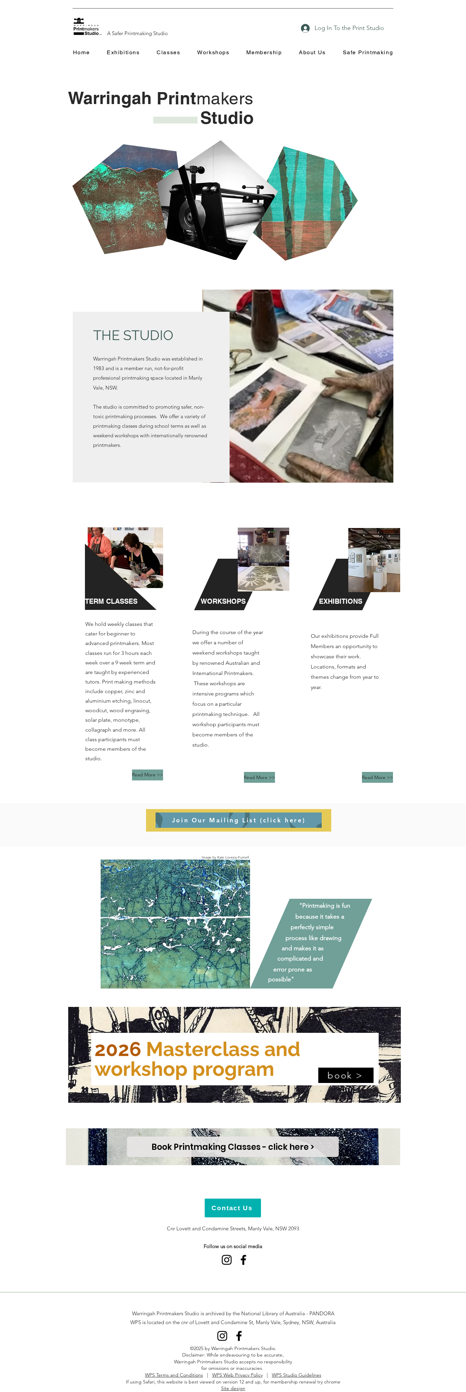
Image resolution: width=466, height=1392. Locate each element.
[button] (123, 53)
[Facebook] (243, 1259)
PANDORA (321, 1313)
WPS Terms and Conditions (174, 1375)
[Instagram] (226, 1259)
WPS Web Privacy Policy (237, 1375)
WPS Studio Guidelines (296, 1375)
